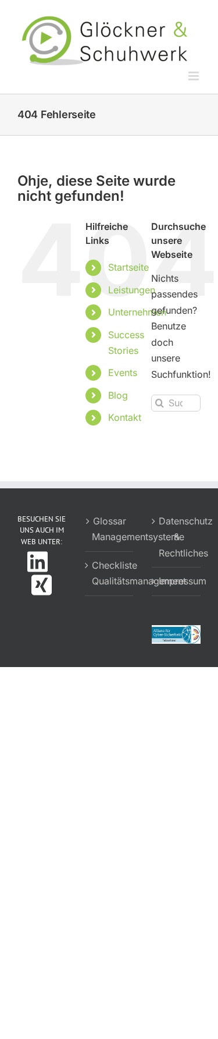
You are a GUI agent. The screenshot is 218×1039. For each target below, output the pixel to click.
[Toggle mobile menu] (194, 76)
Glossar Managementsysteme (110, 529)
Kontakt (124, 417)
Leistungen (131, 290)
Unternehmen (137, 312)
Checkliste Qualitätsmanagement (110, 573)
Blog (118, 395)
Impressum (177, 581)
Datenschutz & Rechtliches (177, 537)
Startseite (128, 267)
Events (122, 372)
